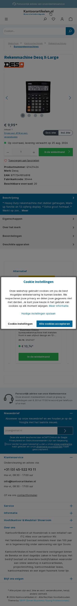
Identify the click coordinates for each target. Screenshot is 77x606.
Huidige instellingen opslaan (38, 313)
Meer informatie (59, 305)
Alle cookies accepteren (54, 323)
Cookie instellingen (20, 323)
